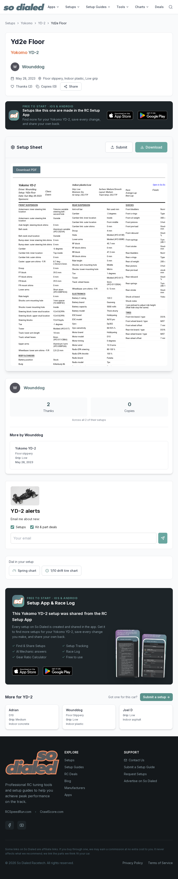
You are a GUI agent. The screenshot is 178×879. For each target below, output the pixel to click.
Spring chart (27, 570)
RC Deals (70, 774)
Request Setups (135, 774)
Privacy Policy (133, 863)
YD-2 (41, 23)
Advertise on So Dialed (140, 781)
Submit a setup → (156, 697)
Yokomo (27, 23)
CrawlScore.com (51, 812)
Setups (70, 7)
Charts (140, 7)
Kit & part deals (46, 527)
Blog (67, 781)
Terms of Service (160, 863)
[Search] (171, 7)
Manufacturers (74, 788)
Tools (121, 7)
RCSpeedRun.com (18, 812)
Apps (51, 7)
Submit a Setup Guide (139, 767)
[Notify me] (162, 538)
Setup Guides (96, 7)
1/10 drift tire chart (64, 570)
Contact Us (136, 760)
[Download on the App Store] (120, 115)
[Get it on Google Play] (152, 115)
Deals (159, 7)
